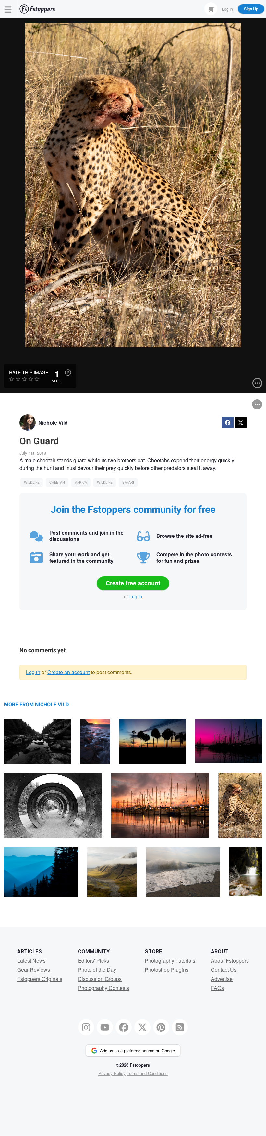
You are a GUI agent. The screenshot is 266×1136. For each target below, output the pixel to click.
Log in (135, 596)
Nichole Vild (53, 422)
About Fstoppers (230, 960)
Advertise (222, 978)
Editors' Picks (93, 960)
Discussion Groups (100, 978)
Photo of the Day (97, 969)
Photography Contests (103, 988)
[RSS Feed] (180, 1027)
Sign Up (251, 9)
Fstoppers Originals (39, 978)
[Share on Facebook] (228, 422)
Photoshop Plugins (166, 969)
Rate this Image (28, 372)
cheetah (57, 482)
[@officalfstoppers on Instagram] (86, 1027)
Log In (227, 8)
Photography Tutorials (170, 960)
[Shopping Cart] (210, 8)
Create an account (68, 672)
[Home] (37, 9)
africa (81, 482)
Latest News (31, 960)
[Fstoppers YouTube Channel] (105, 1027)
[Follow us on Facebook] (123, 1027)
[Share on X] (241, 422)
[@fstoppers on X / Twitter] (142, 1027)
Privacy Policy (112, 1073)
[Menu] (8, 9)
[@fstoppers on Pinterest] (161, 1027)
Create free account (133, 583)
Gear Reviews (33, 969)
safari (128, 482)
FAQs (217, 988)
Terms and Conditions (147, 1073)
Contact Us (223, 969)
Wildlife (31, 482)
